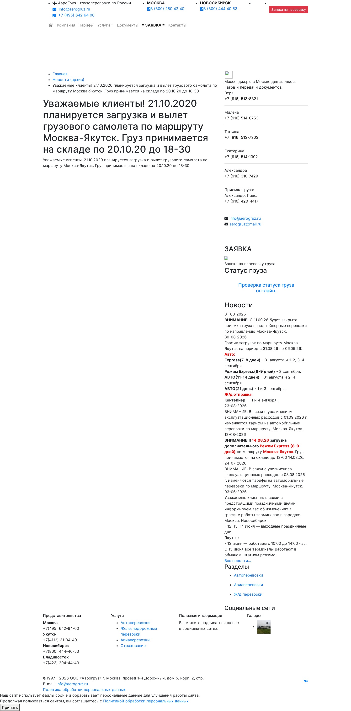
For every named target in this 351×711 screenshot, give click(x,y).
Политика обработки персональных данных (84, 689)
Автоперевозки (135, 622)
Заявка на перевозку (288, 9)
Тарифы (86, 25)
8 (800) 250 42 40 (167, 8)
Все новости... (237, 560)
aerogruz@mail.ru (245, 224)
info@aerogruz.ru (73, 9)
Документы (127, 25)
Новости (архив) (68, 79)
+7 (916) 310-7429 (241, 176)
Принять (10, 707)
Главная (60, 73)
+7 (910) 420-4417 (241, 201)
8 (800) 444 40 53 (220, 8)
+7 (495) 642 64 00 (75, 15)
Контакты (177, 25)
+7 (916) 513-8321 (241, 98)
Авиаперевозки (135, 639)
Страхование (133, 645)
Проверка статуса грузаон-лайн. (266, 288)
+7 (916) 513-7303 (241, 137)
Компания (66, 25)
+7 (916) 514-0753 (241, 118)
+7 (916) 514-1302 (241, 156)
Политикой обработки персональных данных (146, 701)
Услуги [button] (103, 25)
